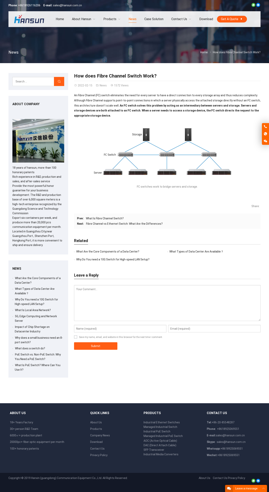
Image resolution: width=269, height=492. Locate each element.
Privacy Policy (99, 455)
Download (96, 441)
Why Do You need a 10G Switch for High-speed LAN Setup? (112, 259)
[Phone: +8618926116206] (265, 126)
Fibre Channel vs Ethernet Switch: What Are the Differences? (124, 223)
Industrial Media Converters (161, 454)
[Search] (59, 81)
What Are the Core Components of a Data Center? (107, 251)
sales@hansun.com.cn (67, 5)
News (13, 52)
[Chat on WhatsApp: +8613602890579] (265, 133)
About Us (96, 422)
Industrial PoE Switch (157, 431)
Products (96, 428)
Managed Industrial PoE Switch (163, 436)
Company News (100, 435)
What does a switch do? (30, 348)
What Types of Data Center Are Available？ (196, 251)
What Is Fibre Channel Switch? (105, 218)
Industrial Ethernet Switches (162, 422)
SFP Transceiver (154, 449)
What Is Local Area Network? (33, 310)
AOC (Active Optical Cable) (160, 440)
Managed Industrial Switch (160, 426)
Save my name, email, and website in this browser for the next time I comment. (121, 337)
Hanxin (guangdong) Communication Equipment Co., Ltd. (66, 478)
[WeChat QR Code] (265, 141)
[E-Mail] (258, 5)
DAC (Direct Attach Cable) (160, 445)
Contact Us (97, 448)
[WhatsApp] (253, 5)
